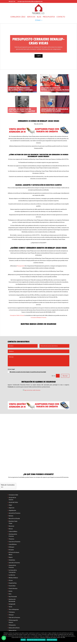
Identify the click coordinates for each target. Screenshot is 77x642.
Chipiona (11, 539)
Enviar (65, 376)
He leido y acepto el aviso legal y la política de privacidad (28, 372)
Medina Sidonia (13, 577)
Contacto (60, 17)
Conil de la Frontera (14, 541)
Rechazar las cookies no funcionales (36, 639)
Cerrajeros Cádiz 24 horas (17, 315)
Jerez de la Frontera (14, 562)
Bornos (11, 528)
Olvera (11, 580)
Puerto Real (12, 585)
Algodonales (12, 510)
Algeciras (11, 507)
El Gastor (11, 549)
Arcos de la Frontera (14, 513)
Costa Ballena (13, 544)
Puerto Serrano (13, 588)
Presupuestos (49, 17)
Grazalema (12, 560)
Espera (11, 557)
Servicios (31, 17)
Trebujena (12, 612)
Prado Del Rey (13, 583)
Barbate (11, 516)
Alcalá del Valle (13, 502)
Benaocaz (11, 526)
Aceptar (23, 639)
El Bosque (11, 547)
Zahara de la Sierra (14, 627)
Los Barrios (12, 575)
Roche (10, 591)
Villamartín (12, 625)
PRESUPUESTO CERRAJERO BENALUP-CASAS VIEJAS (38, 41)
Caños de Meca (13, 531)
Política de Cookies (51, 639)
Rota (10, 594)
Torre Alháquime (14, 609)
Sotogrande (12, 604)
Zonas (38, 20)
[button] (4, 638)
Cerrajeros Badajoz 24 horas (38, 317)
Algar (10, 505)
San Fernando (13, 596)
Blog (39, 17)
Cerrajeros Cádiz (17, 17)
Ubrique (11, 615)
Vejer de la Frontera (14, 617)
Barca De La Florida (14, 518)
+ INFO (38, 56)
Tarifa (10, 606)
